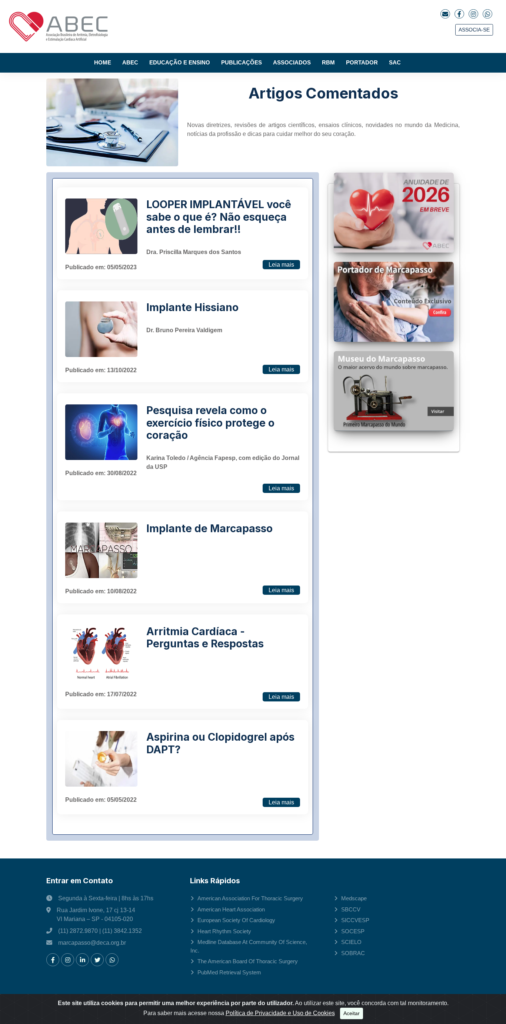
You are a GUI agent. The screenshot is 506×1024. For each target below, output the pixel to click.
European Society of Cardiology (236, 920)
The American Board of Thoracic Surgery (247, 961)
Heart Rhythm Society (224, 931)
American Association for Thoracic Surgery (250, 898)
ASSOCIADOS (292, 62)
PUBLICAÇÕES (241, 62)
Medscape (354, 898)
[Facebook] (459, 14)
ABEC (130, 62)
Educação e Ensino (179, 62)
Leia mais (281, 264)
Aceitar (351, 1013)
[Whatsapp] (487, 14)
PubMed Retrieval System (229, 972)
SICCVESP (355, 920)
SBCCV (350, 909)
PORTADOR (362, 62)
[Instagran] (473, 14)
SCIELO (351, 942)
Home (102, 62)
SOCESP (352, 931)
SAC (395, 62)
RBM (328, 62)
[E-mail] (445, 14)
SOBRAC (353, 953)
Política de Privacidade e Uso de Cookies (280, 1013)
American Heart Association (231, 909)
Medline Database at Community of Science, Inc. (248, 946)
